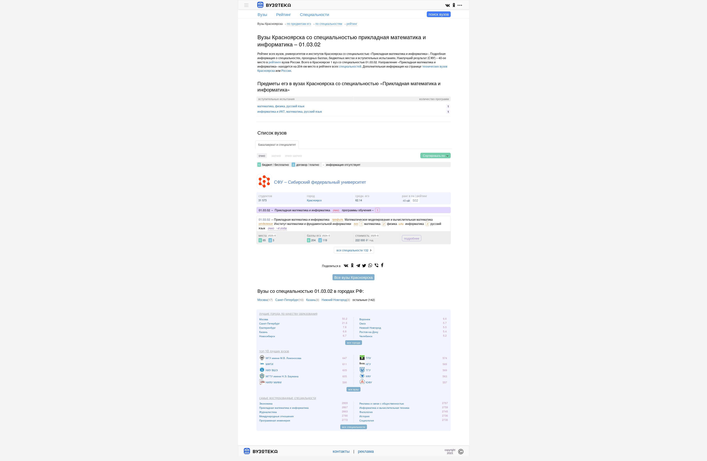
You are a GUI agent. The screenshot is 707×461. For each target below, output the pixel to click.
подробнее (411, 238)
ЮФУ (369, 382)
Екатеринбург (267, 327)
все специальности (353, 427)
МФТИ (269, 364)
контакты (341, 451)
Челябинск (365, 336)
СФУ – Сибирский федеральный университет (320, 182)
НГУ (368, 364)
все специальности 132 (352, 250)
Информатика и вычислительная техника (384, 407)
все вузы (353, 389)
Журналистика (268, 412)
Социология (366, 420)
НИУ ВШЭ (272, 370)
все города (353, 342)
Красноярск (314, 200)
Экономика (265, 403)
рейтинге (275, 62)
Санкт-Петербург (286, 300)
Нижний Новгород (334, 300)
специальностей (350, 66)
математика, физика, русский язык (280, 106)
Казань (311, 300)
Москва (262, 300)
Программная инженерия (274, 420)
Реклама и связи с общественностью (381, 403)
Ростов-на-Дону (368, 332)
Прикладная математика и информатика (284, 407)
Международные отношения (276, 416)
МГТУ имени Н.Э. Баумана (282, 376)
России (286, 70)
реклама (366, 451)
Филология (366, 412)
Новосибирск (267, 336)
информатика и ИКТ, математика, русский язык (289, 111)
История (364, 416)
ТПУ (368, 358)
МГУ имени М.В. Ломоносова (283, 358)
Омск (362, 323)
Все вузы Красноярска (353, 277)
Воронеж (364, 319)
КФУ (368, 376)
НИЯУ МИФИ (274, 382)
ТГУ (368, 370)
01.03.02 (264, 219)
